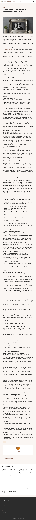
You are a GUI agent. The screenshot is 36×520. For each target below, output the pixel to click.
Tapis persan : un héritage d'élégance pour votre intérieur (9, 476)
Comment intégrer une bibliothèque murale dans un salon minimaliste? (9, 492)
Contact (3, 514)
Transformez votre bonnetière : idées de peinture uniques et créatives (26, 473)
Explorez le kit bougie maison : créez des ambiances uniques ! (8, 473)
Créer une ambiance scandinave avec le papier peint (9, 485)
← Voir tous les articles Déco (8, 458)
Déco (6, 4)
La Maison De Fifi (5, 500)
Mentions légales (4, 512)
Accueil (4, 4)
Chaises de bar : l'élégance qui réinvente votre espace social (26, 482)
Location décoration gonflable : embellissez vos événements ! (26, 485)
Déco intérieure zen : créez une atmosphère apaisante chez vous (25, 470)
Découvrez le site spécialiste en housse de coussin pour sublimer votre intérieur (8, 479)
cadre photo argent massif (9, 49)
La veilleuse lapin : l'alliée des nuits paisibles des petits (9, 470)
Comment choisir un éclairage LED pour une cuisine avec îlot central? (8, 482)
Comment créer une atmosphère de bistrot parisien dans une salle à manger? (8, 489)
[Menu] (33, 1)
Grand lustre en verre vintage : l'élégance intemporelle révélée (25, 489)
